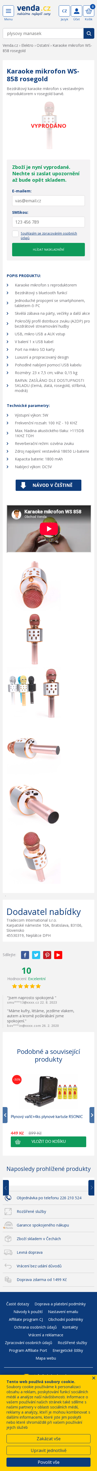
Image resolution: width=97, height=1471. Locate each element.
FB (25, 955)
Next (89, 1188)
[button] (48, 1141)
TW (36, 955)
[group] (48, 1110)
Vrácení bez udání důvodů (39, 1265)
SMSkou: (20, 212)
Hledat (89, 33)
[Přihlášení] (76, 11)
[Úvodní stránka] (34, 14)
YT (58, 955)
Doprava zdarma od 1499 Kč (42, 1279)
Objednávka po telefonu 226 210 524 (49, 1197)
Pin (47, 955)
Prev (9, 1188)
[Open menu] (8, 11)
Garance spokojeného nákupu (43, 1225)
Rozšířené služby (31, 1211)
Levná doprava (30, 1252)
